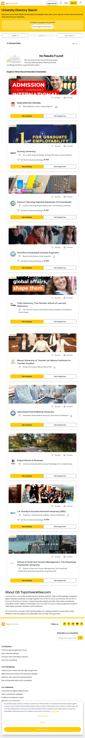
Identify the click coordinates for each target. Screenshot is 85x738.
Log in (66, 3)
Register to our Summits (11, 701)
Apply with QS (51, 3)
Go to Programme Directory (42, 27)
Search (14, 35)
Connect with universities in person (15, 657)
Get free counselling (9, 660)
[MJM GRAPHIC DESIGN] (13, 104)
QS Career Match (11, 611)
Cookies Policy (55, 711)
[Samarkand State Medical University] (13, 413)
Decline (42, 723)
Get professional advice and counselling (17, 680)
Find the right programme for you (14, 650)
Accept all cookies (43, 729)
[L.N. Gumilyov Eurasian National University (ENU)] (13, 513)
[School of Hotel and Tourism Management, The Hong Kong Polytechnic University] (13, 563)
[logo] (9, 3)
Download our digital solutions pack (15, 691)
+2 (71, 415)
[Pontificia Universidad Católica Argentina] (13, 254)
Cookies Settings (42, 716)
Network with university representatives (17, 677)
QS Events (40, 604)
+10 (56, 106)
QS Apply (51, 604)
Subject (42, 35)
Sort (73, 43)
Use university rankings (10, 653)
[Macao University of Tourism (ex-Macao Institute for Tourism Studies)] (13, 362)
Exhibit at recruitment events (13, 697)
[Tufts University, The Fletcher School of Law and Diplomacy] (13, 304)
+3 (54, 256)
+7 (68, 515)
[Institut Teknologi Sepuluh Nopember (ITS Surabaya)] (13, 203)
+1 (54, 367)
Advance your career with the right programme (19, 670)
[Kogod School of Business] (13, 462)
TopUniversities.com (12, 596)
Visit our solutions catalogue (12, 694)
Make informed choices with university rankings (19, 674)
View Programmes (60, 116)
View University (27, 116)
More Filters (69, 35)
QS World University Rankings (54, 599)
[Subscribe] (80, 638)
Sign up (73, 3)
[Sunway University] (13, 153)
